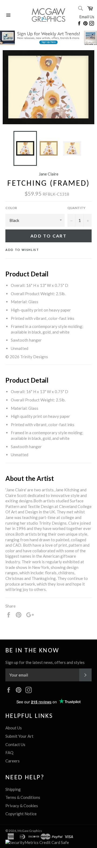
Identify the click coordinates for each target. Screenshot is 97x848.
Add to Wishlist (22, 249)
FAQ (9, 752)
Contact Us (15, 744)
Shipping (13, 789)
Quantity (76, 208)
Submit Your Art (19, 736)
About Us (13, 727)
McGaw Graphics (30, 831)
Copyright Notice (21, 813)
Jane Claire (48, 173)
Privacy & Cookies (21, 805)
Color (11, 208)
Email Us (86, 16)
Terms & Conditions (22, 797)
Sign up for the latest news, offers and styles (45, 662)
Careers (12, 760)
